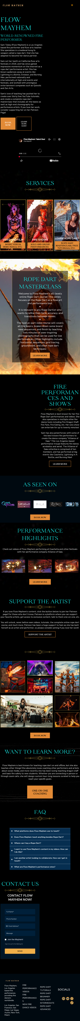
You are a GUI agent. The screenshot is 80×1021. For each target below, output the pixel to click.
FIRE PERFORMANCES (29, 997)
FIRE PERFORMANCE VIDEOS (29, 988)
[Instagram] (71, 998)
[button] (72, 5)
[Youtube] (67, 998)
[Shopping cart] (76, 5)
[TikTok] (71, 1002)
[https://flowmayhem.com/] (12, 5)
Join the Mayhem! (15, 939)
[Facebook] (63, 998)
